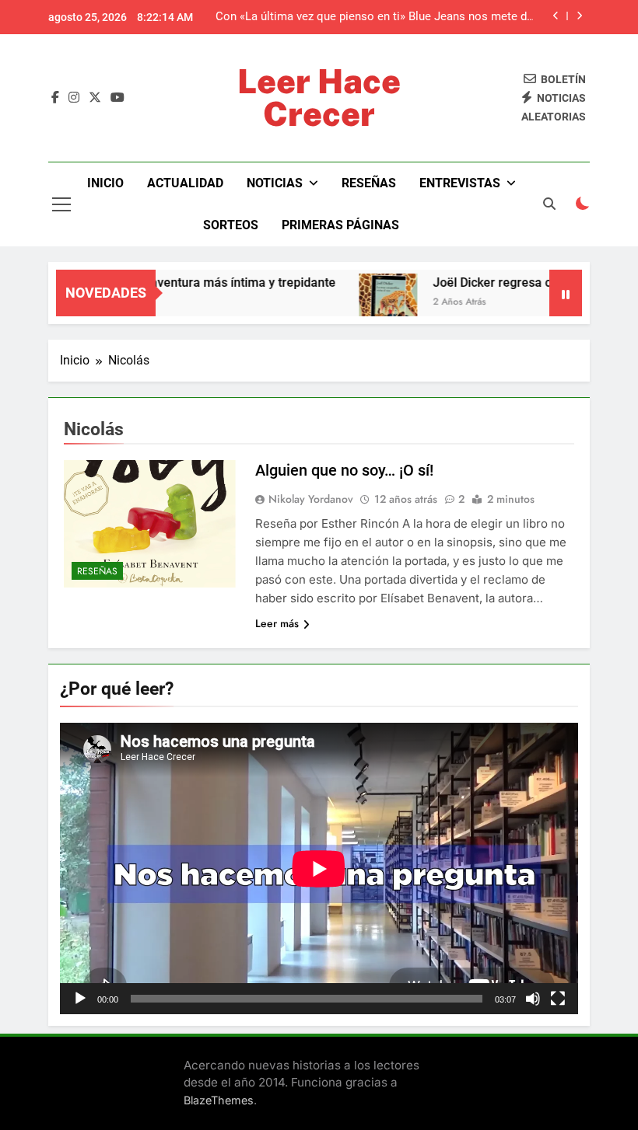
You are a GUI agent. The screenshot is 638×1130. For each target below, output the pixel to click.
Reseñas (369, 183)
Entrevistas (459, 183)
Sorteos (230, 225)
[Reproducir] (80, 998)
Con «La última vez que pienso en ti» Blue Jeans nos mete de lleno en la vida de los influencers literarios (374, 17)
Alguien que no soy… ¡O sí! (344, 470)
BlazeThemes (219, 1100)
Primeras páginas (340, 225)
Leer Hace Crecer (319, 97)
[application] (319, 868)
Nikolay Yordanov (310, 499)
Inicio (105, 183)
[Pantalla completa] (558, 998)
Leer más (277, 623)
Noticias (275, 183)
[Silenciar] (533, 998)
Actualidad (185, 183)
